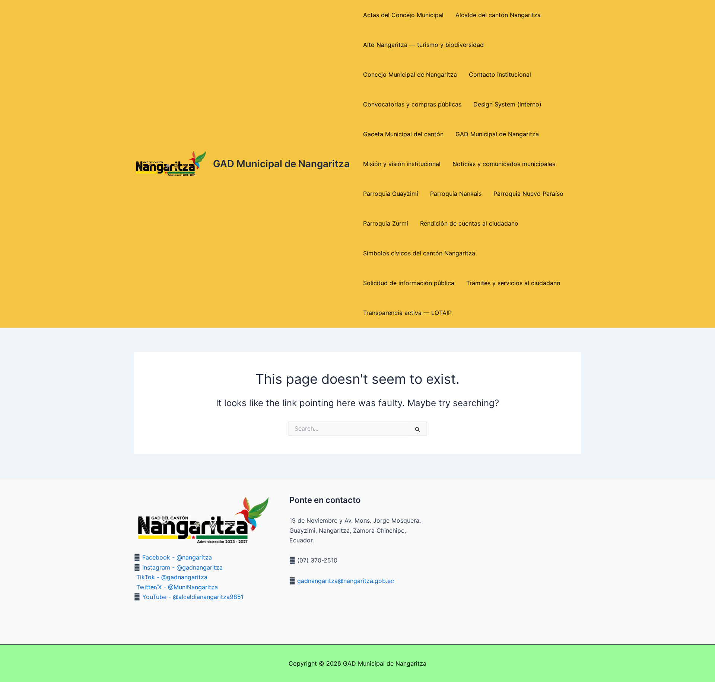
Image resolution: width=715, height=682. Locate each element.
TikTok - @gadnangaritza (171, 577)
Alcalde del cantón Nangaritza (498, 15)
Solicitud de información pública (408, 283)
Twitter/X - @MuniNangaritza (177, 587)
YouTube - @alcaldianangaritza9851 (193, 596)
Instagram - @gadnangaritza (182, 567)
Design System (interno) (507, 104)
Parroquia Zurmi (385, 223)
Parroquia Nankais (456, 193)
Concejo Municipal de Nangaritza (410, 74)
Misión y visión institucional (402, 164)
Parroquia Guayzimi (390, 193)
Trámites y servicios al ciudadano (513, 283)
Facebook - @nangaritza (177, 557)
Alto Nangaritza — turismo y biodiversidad (423, 44)
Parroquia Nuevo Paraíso (528, 193)
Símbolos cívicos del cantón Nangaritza (419, 253)
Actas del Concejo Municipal (403, 15)
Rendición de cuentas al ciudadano (469, 223)
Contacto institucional (500, 74)
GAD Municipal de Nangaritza (281, 163)
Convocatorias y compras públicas (412, 104)
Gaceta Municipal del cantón (403, 134)
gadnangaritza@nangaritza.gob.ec (344, 580)
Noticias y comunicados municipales (503, 164)
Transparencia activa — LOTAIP (407, 312)
